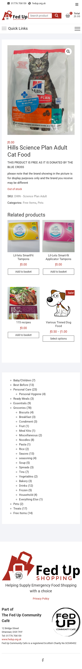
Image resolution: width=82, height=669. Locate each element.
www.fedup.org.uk (11, 639)
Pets (40, 202)
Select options (58, 338)
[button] (68, 51)
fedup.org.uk (39, 3)
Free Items (29, 202)
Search (56, 16)
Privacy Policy (41, 598)
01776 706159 (18, 3)
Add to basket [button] (23, 271)
